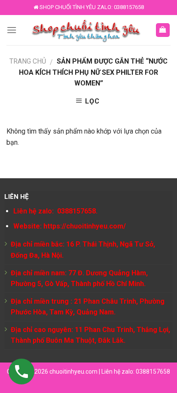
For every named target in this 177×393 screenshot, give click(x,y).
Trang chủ (27, 61)
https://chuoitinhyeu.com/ (84, 226)
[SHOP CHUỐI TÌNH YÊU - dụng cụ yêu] (86, 30)
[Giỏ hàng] (163, 30)
